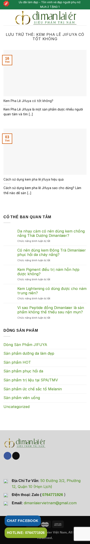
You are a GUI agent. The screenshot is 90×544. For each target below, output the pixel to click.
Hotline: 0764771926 (26, 533)
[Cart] (84, 17)
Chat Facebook (23, 521)
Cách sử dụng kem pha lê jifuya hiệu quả (33, 179)
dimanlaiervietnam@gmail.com (50, 503)
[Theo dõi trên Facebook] (7, 456)
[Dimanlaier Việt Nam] (45, 17)
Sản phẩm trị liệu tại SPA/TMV (30, 380)
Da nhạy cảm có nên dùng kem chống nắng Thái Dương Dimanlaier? (51, 233)
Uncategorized (16, 406)
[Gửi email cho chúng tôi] (16, 456)
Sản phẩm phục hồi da (23, 371)
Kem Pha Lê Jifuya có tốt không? (28, 101)
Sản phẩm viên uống (21, 397)
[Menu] (6, 17)
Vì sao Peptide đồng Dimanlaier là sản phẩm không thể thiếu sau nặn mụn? (50, 310)
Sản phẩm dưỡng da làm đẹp (28, 353)
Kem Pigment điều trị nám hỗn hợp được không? (48, 271)
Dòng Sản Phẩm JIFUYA (25, 344)
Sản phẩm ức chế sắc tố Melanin (32, 389)
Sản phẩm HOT (17, 362)
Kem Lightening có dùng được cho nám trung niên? (52, 290)
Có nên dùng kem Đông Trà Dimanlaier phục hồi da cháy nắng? (51, 252)
